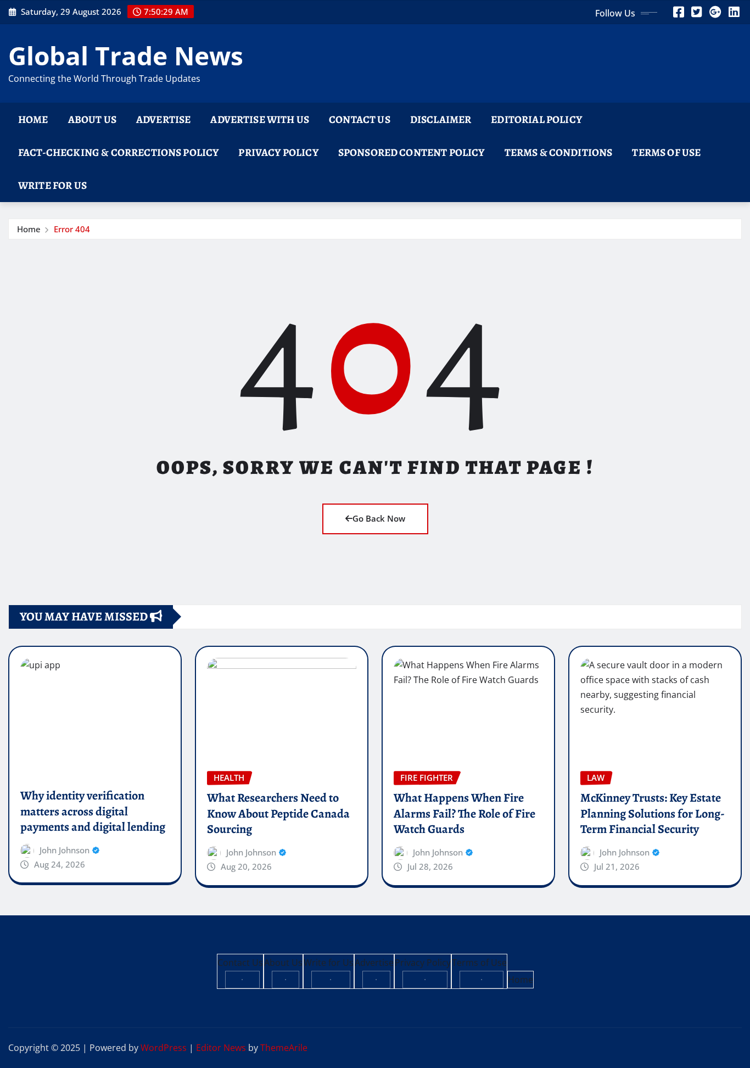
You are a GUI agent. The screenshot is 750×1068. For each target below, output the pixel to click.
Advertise (163, 119)
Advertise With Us (259, 119)
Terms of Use (666, 152)
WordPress (164, 1048)
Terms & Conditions (559, 152)
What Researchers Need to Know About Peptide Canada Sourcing (278, 813)
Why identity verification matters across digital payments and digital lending (92, 811)
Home (33, 119)
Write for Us (52, 185)
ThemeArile (283, 1048)
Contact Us (359, 119)
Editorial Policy (536, 119)
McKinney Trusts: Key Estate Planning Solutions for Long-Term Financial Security (652, 813)
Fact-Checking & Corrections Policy (118, 152)
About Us (92, 119)
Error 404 (72, 228)
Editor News (221, 1048)
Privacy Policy (278, 152)
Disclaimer (441, 119)
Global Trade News (125, 55)
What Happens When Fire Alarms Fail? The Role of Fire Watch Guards (464, 813)
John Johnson (64, 850)
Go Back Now (378, 518)
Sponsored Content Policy (411, 152)
